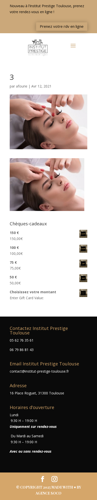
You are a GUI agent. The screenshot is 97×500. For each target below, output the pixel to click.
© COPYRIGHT (29, 487)
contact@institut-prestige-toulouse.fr (39, 371)
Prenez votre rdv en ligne (62, 26)
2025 (47, 487)
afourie (21, 86)
